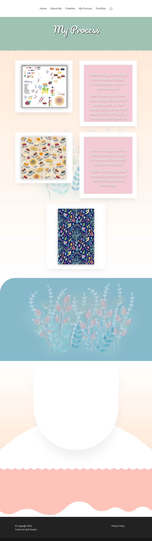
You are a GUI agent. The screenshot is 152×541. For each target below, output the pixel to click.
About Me (56, 8)
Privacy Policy (118, 525)
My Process (85, 8)
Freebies (70, 8)
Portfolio (101, 8)
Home (43, 8)
